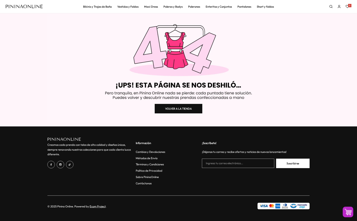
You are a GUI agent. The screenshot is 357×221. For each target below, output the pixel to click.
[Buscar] (331, 6)
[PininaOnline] (24, 6)
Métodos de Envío (146, 158)
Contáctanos (144, 183)
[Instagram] (60, 164)
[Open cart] (348, 212)
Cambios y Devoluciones (150, 152)
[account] (339, 6)
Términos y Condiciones (150, 164)
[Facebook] (51, 164)
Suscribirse (293, 163)
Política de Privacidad (149, 170)
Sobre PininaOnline (147, 177)
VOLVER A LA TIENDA (178, 108)
